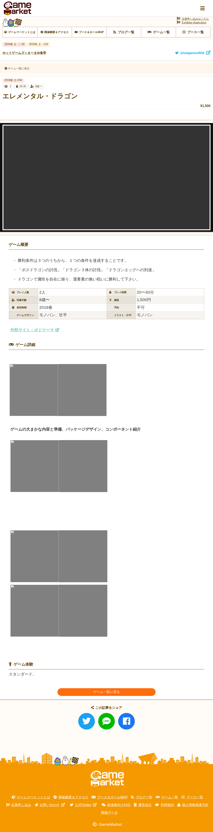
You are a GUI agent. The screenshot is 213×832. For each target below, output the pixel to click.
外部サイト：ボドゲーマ (32, 330)
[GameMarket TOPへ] (107, 779)
